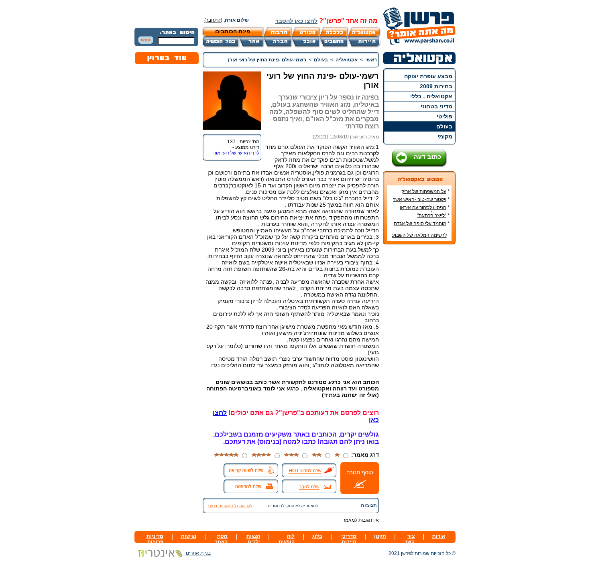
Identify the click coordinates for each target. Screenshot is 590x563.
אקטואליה (347, 60)
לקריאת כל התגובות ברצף (230, 506)
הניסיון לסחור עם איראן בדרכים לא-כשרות (425, 210)
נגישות (188, 536)
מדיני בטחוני (436, 106)
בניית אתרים (198, 553)
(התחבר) (213, 20)
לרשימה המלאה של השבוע (419, 235)
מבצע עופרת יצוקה (428, 76)
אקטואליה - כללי (431, 96)
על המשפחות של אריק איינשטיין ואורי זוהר (425, 194)
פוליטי (444, 116)
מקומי (444, 136)
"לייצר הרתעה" (431, 215)
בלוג (317, 536)
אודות (438, 536)
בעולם (444, 126)
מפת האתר (221, 539)
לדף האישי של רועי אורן (235, 153)
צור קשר (410, 539)
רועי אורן (358, 137)
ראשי (371, 60)
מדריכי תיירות (348, 539)
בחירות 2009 (436, 86)
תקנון (380, 536)
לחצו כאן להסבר (296, 21)
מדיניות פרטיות (154, 539)
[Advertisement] (419, 370)
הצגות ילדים (253, 539)
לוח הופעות (287, 539)
